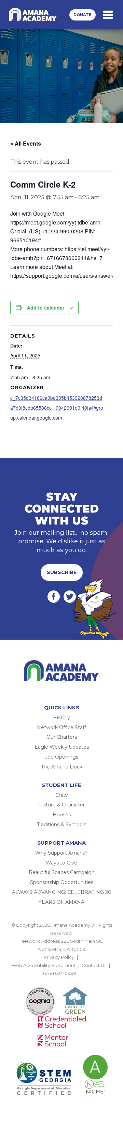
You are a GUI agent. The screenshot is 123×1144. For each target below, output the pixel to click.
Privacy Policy (59, 957)
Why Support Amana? (61, 853)
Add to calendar (45, 307)
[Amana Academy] (34, 15)
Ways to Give (61, 863)
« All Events (25, 143)
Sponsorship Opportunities (61, 882)
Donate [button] (82, 14)
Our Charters (61, 737)
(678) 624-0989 (59, 973)
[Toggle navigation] (108, 15)
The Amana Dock (61, 767)
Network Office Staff (61, 727)
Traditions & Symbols (61, 824)
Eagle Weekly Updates (62, 747)
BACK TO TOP (61, 981)
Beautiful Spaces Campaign (62, 872)
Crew (61, 795)
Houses (62, 815)
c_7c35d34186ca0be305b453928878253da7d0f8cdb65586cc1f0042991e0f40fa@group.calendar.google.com (56, 407)
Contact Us (94, 965)
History (61, 717)
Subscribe (62, 572)
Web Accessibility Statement (44, 965)
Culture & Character (61, 805)
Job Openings (61, 757)
